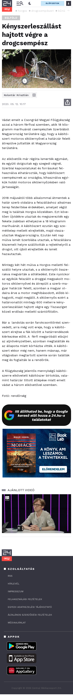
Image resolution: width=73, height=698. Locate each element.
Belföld (11, 17)
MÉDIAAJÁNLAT (17, 622)
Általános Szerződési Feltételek (30, 614)
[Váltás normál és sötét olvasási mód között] (29, 3)
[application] (36, 513)
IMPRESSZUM (15, 591)
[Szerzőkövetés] (34, 95)
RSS (10, 575)
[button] (68, 10)
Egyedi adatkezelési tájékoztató (30, 607)
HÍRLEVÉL (13, 583)
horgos (22, 10)
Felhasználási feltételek (25, 599)
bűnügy (63, 10)
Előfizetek (52, 3)
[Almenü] (20, 3)
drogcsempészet (42, 10)
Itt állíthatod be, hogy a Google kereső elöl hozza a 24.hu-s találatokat (41, 415)
